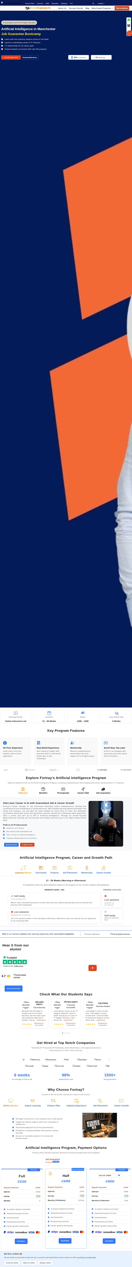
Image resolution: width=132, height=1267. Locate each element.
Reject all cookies (29, 1263)
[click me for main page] (71, 3)
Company (64, 3)
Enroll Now (21, 1241)
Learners (82, 57)
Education (55, 3)
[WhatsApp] (128, 20)
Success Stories (76, 8)
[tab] (23, 791)
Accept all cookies (12, 1263)
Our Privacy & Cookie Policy (86, 1257)
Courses (40, 3)
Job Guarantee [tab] (52, 1160)
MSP (47, 3)
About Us (62, 8)
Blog (87, 8)
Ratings (102, 57)
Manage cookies (45, 1263)
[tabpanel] (66, 900)
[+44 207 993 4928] (128, 26)
